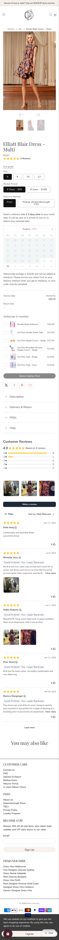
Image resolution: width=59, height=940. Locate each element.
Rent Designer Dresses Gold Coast (21, 883)
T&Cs (6, 806)
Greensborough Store (14, 803)
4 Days (14, 189)
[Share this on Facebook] (14, 385)
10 (28, 176)
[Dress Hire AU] (29, 15)
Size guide (8, 166)
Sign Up (29, 849)
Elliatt (6, 155)
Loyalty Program (11, 813)
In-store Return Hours (14, 787)
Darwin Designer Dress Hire (17, 890)
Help (13, 428)
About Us (8, 799)
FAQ (5, 773)
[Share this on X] (6, 385)
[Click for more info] (13, 324)
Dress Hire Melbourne (14, 866)
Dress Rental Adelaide (14, 873)
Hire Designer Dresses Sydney (18, 869)
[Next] (37, 114)
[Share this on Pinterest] (22, 385)
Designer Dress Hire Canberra (18, 887)
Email (6, 835)
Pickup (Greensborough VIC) (36, 203)
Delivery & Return (21, 407)
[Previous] (21, 114)
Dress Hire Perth (11, 880)
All (20, 29)
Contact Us (9, 770)
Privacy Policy (10, 810)
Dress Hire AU (33, 903)
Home (11, 29)
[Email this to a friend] (30, 385)
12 (39, 176)
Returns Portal (10, 783)
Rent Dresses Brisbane (14, 876)
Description (17, 397)
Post (9, 201)
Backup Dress (10, 780)
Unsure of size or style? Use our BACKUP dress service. (29, 3)
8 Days (38, 189)
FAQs (13, 417)
